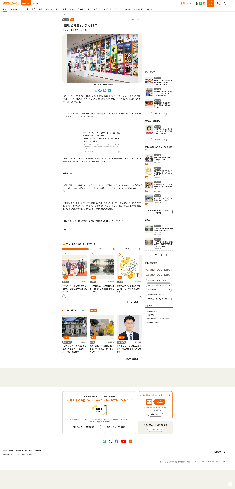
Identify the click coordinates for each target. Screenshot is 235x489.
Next (140, 296)
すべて (5, 9)
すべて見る (158, 114)
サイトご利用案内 (19, 454)
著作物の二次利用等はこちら (157, 285)
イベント (118, 9)
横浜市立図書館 (153, 322)
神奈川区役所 (152, 311)
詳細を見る (155, 414)
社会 (33, 9)
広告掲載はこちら (154, 290)
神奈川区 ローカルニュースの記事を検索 (158, 212)
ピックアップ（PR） (77, 9)
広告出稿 (188, 3)
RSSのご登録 (155, 429)
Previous (64, 296)
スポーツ (49, 9)
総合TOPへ (36, 3)
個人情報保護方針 (8, 454)
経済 (64, 9)
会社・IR (217, 5)
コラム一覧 (158, 255)
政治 (57, 9)
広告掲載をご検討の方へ (24, 450)
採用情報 (38, 450)
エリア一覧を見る (132, 359)
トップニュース (16, 9)
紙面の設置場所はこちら (156, 294)
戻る (65, 14)
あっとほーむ (138, 9)
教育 (40, 9)
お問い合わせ (219, 452)
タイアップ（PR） (94, 9)
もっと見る (134, 302)
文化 (26, 9)
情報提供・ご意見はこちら (157, 280)
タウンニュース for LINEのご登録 (83, 427)
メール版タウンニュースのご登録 (114, 427)
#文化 (66, 229)
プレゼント (150, 9)
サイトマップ (30, 454)
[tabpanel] (102, 60)
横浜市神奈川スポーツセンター (158, 319)
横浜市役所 (152, 315)
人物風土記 (107, 9)
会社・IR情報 (8, 450)
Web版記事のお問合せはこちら (158, 299)
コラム (127, 9)
